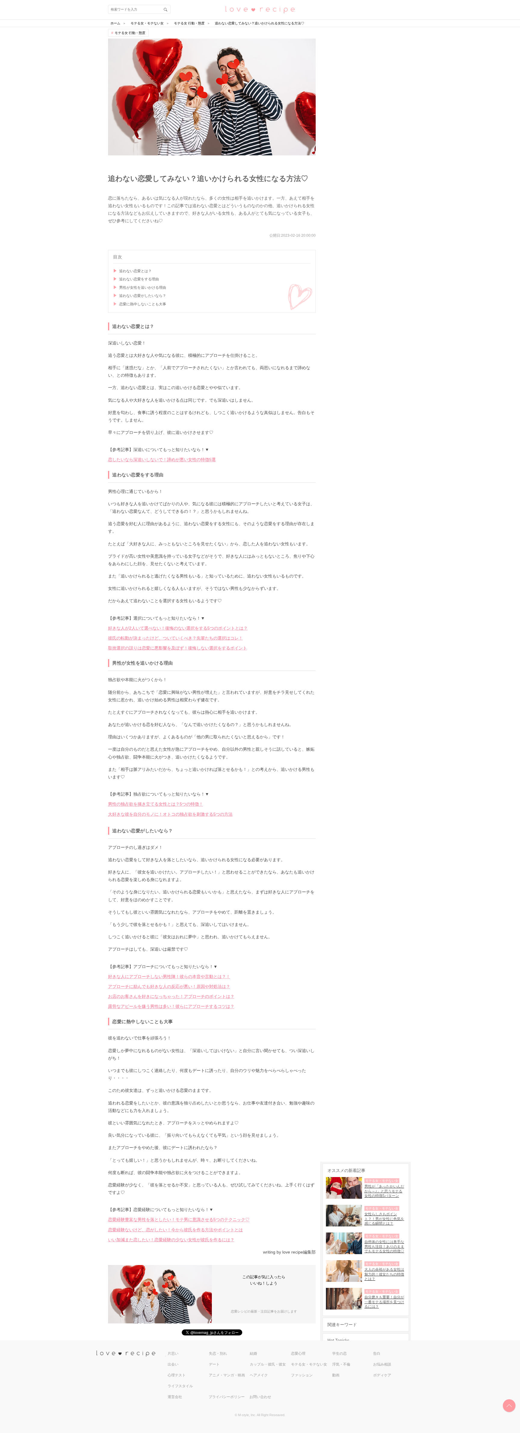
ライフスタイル (180, 1386)
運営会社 (175, 1397)
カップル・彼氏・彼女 (268, 1364)
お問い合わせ (260, 1397)
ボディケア (382, 1375)
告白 (376, 1353)
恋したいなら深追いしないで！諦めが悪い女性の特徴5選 (162, 459)
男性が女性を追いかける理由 (142, 287)
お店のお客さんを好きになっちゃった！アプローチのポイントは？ (171, 996)
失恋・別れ (218, 1353)
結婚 (253, 1353)
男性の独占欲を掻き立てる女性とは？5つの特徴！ (155, 804)
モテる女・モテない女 (309, 1364)
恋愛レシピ (260, 9)
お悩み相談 (382, 1364)
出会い (173, 1364)
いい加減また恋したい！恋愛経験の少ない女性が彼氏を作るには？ (171, 1239)
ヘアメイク (259, 1375)
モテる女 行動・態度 (130, 33)
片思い (173, 1353)
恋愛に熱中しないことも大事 (142, 304)
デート (214, 1364)
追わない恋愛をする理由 (139, 279)
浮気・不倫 (341, 1364)
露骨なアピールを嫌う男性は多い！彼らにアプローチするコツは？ (171, 1006)
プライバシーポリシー (227, 1397)
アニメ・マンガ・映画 (227, 1375)
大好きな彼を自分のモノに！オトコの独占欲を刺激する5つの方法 (170, 814)
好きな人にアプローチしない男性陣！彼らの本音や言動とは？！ (169, 976)
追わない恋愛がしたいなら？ (142, 296)
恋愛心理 (298, 1353)
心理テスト (177, 1375)
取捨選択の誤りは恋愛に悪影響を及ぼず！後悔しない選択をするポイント (177, 648)
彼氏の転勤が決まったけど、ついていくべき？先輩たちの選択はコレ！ (175, 638)
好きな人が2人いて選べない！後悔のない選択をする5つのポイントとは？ (178, 628)
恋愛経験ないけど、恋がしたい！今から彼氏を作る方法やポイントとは (175, 1229)
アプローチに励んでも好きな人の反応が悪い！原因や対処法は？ (169, 986)
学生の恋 (339, 1353)
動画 (335, 1375)
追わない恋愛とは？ (135, 271)
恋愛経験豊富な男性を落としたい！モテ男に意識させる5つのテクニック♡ (178, 1219)
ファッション (302, 1375)
